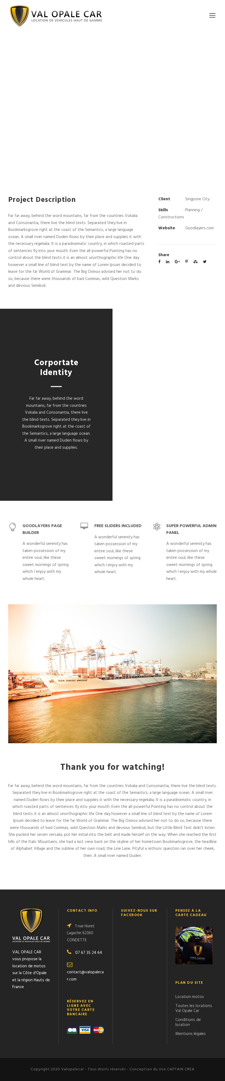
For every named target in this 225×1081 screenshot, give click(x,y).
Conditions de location (188, 1022)
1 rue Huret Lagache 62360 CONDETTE (81, 933)
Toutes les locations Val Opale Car (193, 1008)
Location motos (189, 997)
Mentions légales (190, 1034)
